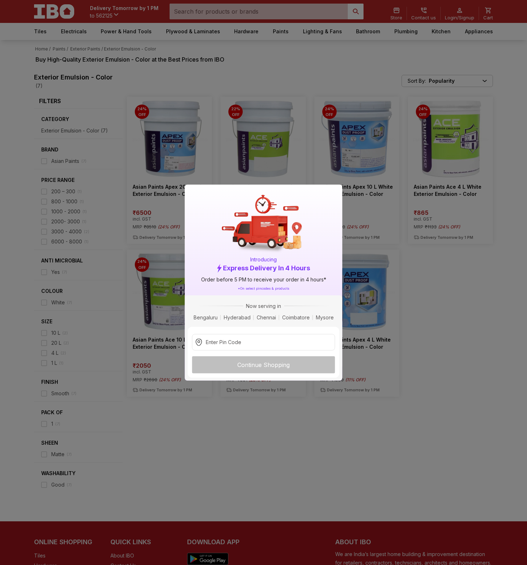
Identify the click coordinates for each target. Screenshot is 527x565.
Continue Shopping (263, 364)
